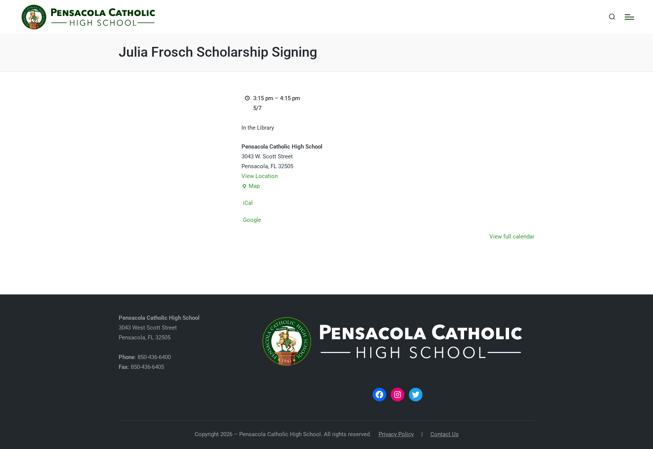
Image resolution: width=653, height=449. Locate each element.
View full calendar (511, 236)
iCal (248, 203)
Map (250, 187)
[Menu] (629, 17)
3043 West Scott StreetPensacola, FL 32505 (159, 327)
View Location (259, 176)
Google (252, 220)
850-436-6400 (154, 357)
